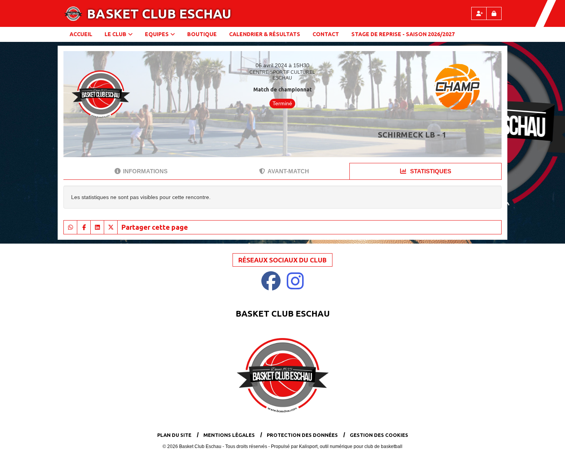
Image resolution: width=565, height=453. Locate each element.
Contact (325, 34)
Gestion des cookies (379, 435)
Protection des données (302, 435)
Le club (115, 34)
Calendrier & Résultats (264, 34)
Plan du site (174, 435)
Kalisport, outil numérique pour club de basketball (350, 446)
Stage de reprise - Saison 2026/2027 (403, 34)
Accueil (81, 34)
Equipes (157, 34)
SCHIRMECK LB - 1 (412, 134)
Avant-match (288, 171)
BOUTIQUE (202, 34)
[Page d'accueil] (73, 13)
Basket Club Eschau (159, 13)
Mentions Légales (229, 435)
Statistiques (430, 171)
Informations (145, 171)
